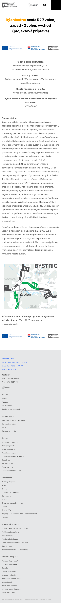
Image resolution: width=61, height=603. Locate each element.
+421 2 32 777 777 (16, 366)
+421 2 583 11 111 (11, 382)
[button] (44, 5)
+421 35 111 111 (13, 369)
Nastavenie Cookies (9, 593)
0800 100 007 (21, 362)
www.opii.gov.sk (10, 324)
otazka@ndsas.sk (14, 378)
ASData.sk (48, 599)
